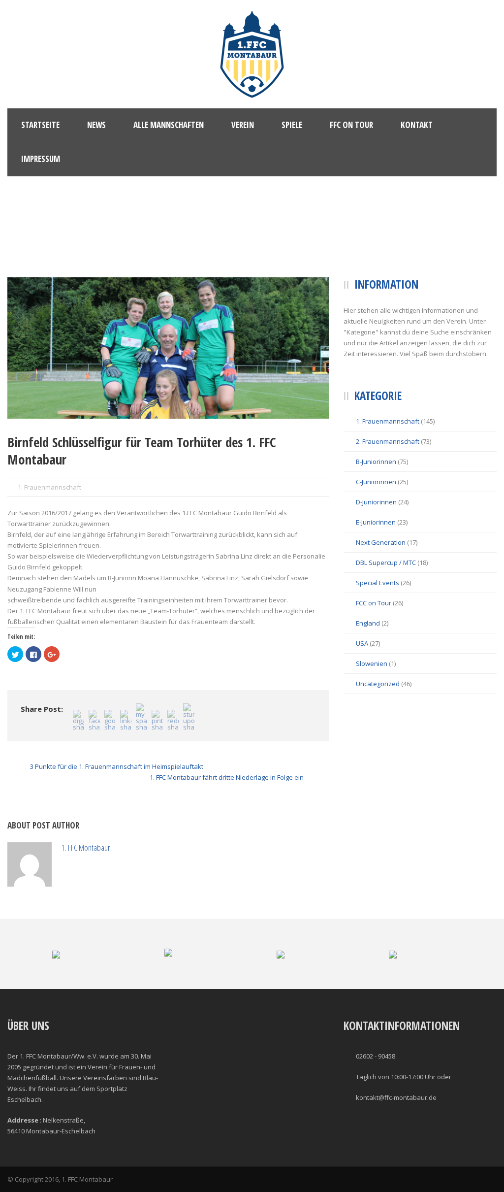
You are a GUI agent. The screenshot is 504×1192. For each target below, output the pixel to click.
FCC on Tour (373, 602)
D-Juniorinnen (376, 501)
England (368, 623)
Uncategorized (378, 683)
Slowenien (371, 663)
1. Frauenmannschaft (49, 487)
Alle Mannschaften (168, 125)
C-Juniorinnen (376, 481)
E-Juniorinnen (376, 522)
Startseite (40, 125)
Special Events (377, 582)
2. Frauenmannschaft (387, 441)
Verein (242, 125)
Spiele (292, 125)
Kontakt (417, 125)
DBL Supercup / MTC (386, 562)
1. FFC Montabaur (86, 847)
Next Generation (381, 542)
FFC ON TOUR (351, 125)
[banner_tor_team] (168, 347)
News (96, 125)
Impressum (40, 159)
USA (362, 643)
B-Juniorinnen (376, 461)
